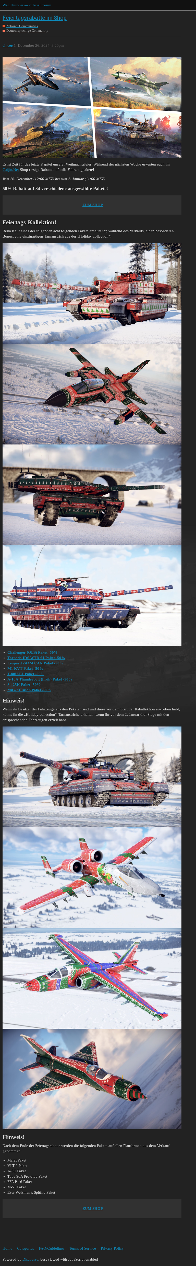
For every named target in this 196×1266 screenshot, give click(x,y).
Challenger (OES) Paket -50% (32, 652)
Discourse (30, 1259)
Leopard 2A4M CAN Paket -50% (35, 663)
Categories (25, 1248)
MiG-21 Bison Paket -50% (29, 690)
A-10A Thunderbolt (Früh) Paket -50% (39, 679)
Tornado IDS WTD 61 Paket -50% (36, 658)
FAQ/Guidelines (51, 1248)
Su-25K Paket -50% (24, 685)
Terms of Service (82, 1248)
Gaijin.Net (11, 170)
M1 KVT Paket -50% (25, 668)
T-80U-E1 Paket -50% (25, 674)
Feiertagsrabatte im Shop (35, 18)
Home (7, 1248)
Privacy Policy (112, 1248)
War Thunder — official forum (27, 5)
